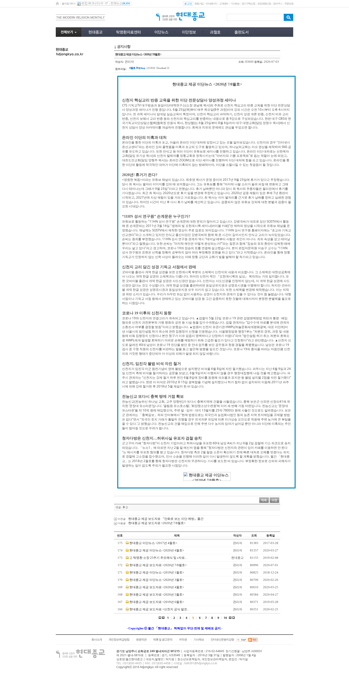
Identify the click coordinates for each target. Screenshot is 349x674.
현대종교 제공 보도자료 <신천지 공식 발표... (159, 609)
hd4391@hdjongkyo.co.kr (200, 663)
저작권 (183, 639)
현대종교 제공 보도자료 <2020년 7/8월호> (156, 523)
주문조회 (288, 3)
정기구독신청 (248, 3)
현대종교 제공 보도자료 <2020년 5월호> (156, 594)
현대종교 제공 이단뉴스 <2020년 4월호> (156, 550)
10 (225, 618)
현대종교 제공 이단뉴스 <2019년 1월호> (156, 572)
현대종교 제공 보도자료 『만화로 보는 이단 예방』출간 (165, 519)
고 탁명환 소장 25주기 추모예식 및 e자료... (158, 557)
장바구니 (277, 3)
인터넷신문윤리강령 (222, 639)
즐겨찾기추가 (68, 3)
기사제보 (235, 3)
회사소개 (96, 639)
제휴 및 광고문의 (162, 639)
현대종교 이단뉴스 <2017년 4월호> (153, 543)
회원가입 (198, 3)
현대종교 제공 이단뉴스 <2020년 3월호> (156, 580)
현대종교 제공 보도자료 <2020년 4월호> (156, 587)
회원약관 (141, 639)
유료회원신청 (264, 3)
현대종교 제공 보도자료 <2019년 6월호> (156, 602)
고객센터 (223, 3)
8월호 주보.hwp (137, 68)
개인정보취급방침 (118, 639)
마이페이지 (211, 3)
